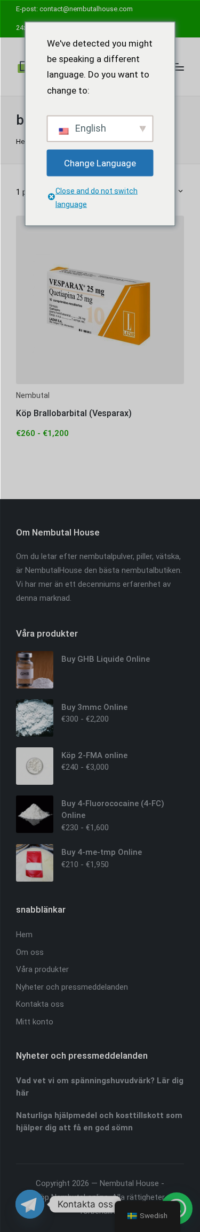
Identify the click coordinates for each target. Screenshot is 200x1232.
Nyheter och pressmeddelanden (72, 987)
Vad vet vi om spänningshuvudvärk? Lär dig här (99, 1087)
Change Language (100, 162)
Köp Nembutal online (71, 1197)
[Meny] (177, 67)
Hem (23, 141)
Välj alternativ (100, 383)
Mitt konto (34, 1022)
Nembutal (33, 395)
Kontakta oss (40, 1004)
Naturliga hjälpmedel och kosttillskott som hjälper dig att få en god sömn (99, 1121)
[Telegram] (29, 1204)
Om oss (30, 952)
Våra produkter (42, 969)
